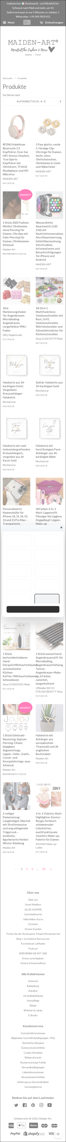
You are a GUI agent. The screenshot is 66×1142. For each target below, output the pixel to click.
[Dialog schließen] (61, 527)
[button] (19, 541)
